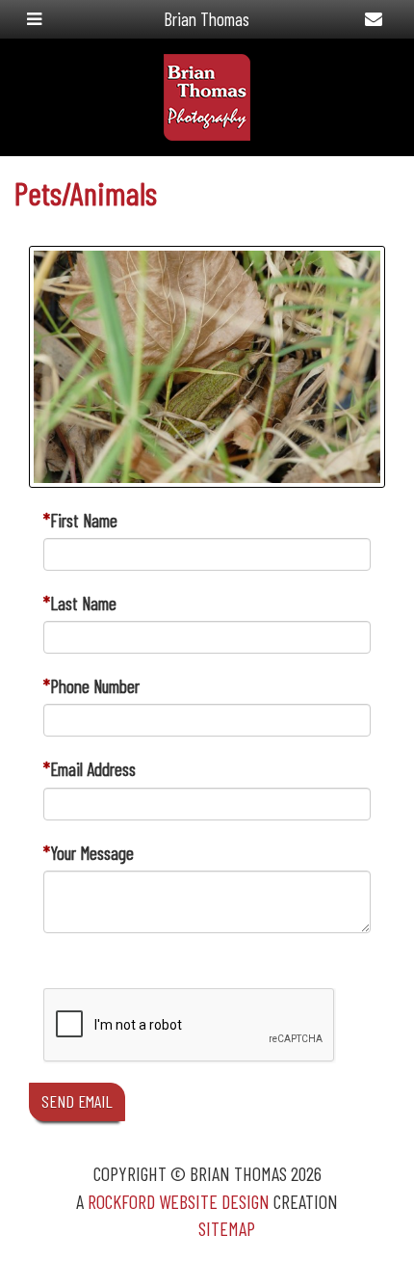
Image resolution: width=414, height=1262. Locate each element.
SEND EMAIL (77, 1101)
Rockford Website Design (179, 1201)
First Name (83, 520)
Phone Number (95, 686)
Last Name (83, 603)
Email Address (93, 769)
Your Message (92, 853)
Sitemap (226, 1228)
